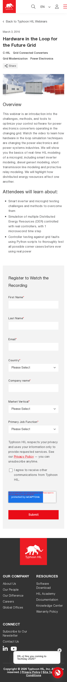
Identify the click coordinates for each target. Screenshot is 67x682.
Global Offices (13, 607)
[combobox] (33, 368)
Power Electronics (41, 59)
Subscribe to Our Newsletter (15, 634)
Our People (11, 590)
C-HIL (6, 53)
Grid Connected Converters (30, 53)
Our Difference (13, 596)
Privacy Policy (24, 457)
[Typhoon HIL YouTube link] (14, 649)
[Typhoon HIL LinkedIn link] (5, 649)
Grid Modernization (15, 59)
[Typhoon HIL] (9, 6)
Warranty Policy (47, 612)
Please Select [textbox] (20, 367)
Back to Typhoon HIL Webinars (26, 21)
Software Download (43, 586)
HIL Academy (45, 594)
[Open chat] (57, 672)
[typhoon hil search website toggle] (33, 6)
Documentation (47, 600)
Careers (8, 602)
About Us (9, 584)
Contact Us (11, 642)
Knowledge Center (49, 606)
